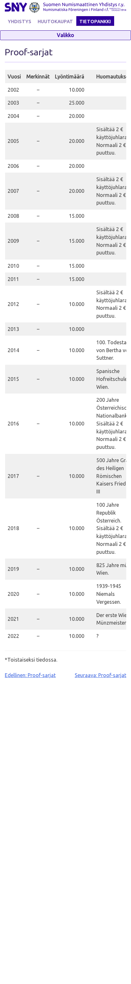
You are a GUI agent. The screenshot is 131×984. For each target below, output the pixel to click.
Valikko (65, 35)
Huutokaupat (55, 21)
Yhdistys (19, 21)
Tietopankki (95, 21)
